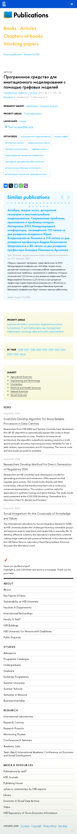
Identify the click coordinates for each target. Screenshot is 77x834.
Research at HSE (31, 54)
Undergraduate (12, 665)
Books (10, 28)
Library (7, 795)
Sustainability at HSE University (21, 601)
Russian (22, 121)
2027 (26, 349)
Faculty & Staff (12, 619)
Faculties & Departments (17, 607)
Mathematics (32, 106)
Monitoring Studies (14, 734)
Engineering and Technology (25, 380)
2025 (38, 349)
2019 (16, 354)
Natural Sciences (19, 391)
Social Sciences (19, 394)
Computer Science (49, 106)
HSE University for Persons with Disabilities (28, 631)
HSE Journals (11, 777)
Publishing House (13, 783)
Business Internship (14, 700)
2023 (51, 349)
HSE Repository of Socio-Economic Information (30, 813)
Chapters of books (23, 36)
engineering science (51, 324)
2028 (20, 349)
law (44, 327)
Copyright (36, 826)
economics (34, 324)
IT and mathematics (31, 327)
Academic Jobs (12, 746)
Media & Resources (18, 765)
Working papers (21, 44)
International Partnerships (18, 613)
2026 (32, 349)
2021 (63, 349)
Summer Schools (13, 688)
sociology (26, 331)
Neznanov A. (10, 97)
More (23, 354)
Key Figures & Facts (14, 595)
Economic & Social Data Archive (21, 801)
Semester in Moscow (15, 694)
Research (11, 710)
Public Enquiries (12, 637)
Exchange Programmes (16, 676)
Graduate (9, 671)
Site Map (62, 826)
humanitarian (13, 327)
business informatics (17, 324)
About (9, 583)
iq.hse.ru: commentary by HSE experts (25, 789)
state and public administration (48, 331)
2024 (44, 349)
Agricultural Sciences (21, 376)
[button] (8, 203)
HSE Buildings (11, 625)
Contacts (24, 826)
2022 (57, 349)
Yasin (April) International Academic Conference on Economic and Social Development (38, 753)
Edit (71, 830)
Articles (28, 28)
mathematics (13, 331)
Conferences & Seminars (18, 740)
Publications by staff (15, 771)
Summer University (14, 683)
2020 (10, 354)
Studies (10, 647)
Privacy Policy (49, 826)
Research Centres (14, 722)
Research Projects (14, 728)
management (54, 327)
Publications (30, 15)
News (7, 407)
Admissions (10, 653)
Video (7, 807)
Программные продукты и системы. (21, 92)
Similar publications (28, 197)
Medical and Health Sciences (26, 387)
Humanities (16, 384)
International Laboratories (18, 716)
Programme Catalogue (16, 659)
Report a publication (13, 54)
